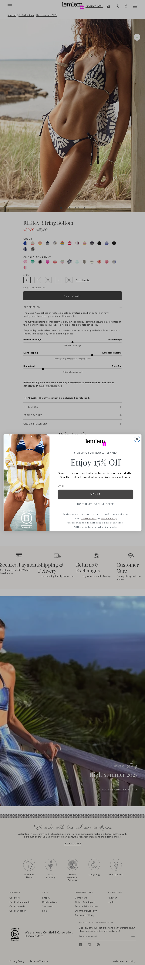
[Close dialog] (137, 439)
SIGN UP (95, 494)
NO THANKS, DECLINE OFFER (95, 504)
